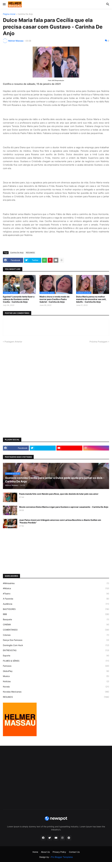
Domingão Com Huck (56, 645)
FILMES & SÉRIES (56, 661)
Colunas (56, 635)
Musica (56, 676)
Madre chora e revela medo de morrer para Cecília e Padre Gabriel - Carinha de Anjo (54, 299)
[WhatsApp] (44, 260)
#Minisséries (56, 583)
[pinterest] (68, 837)
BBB (56, 614)
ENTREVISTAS (56, 650)
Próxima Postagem (98, 341)
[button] (4, 4)
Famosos (56, 666)
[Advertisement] (56, 368)
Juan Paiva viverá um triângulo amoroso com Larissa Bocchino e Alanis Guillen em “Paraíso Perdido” (60, 521)
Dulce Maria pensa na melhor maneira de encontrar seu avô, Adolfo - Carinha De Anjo (91, 299)
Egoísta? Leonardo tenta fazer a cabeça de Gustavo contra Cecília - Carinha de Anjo (18, 299)
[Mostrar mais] (61, 260)
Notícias (56, 681)
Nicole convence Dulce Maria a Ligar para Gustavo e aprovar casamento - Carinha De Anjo (63, 507)
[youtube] (69, 448)
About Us (45, 852)
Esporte (56, 655)
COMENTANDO (56, 629)
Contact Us (74, 852)
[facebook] (43, 837)
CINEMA (56, 624)
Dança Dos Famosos (56, 640)
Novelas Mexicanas (56, 691)
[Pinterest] (50, 260)
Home (35, 852)
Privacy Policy (59, 852)
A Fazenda (56, 598)
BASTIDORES (56, 609)
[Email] (55, 260)
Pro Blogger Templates (62, 857)
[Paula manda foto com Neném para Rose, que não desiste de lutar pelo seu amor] (10, 497)
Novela (56, 686)
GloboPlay (56, 671)
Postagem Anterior (13, 341)
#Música (56, 588)
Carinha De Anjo (25, 14)
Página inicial (9, 14)
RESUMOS (30, 253)
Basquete (56, 619)
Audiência (56, 604)
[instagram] (96, 448)
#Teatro (56, 593)
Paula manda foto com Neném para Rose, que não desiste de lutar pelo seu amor (58, 494)
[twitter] (43, 448)
